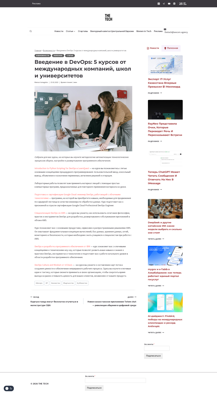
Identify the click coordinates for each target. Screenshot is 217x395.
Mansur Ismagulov (41, 82)
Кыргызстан (68, 283)
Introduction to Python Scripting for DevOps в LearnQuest (62, 168)
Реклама (36, 3)
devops (39, 283)
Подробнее (155, 93)
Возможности (49, 50)
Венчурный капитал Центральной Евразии (112, 31)
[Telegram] (164, 3)
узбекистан (82, 283)
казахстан (55, 283)
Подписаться (153, 355)
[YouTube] (169, 3)
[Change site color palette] (9, 388)
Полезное (58, 55)
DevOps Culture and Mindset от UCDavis (53, 264)
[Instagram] (158, 3)
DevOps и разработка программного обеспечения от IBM (62, 246)
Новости (59, 31)
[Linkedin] (174, 3)
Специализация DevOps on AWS (50, 212)
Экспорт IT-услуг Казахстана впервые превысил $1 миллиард (164, 83)
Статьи (70, 55)
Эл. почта (149, 344)
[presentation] (165, 65)
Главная (38, 50)
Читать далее (156, 239)
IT (47, 283)
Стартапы (83, 31)
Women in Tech (143, 31)
